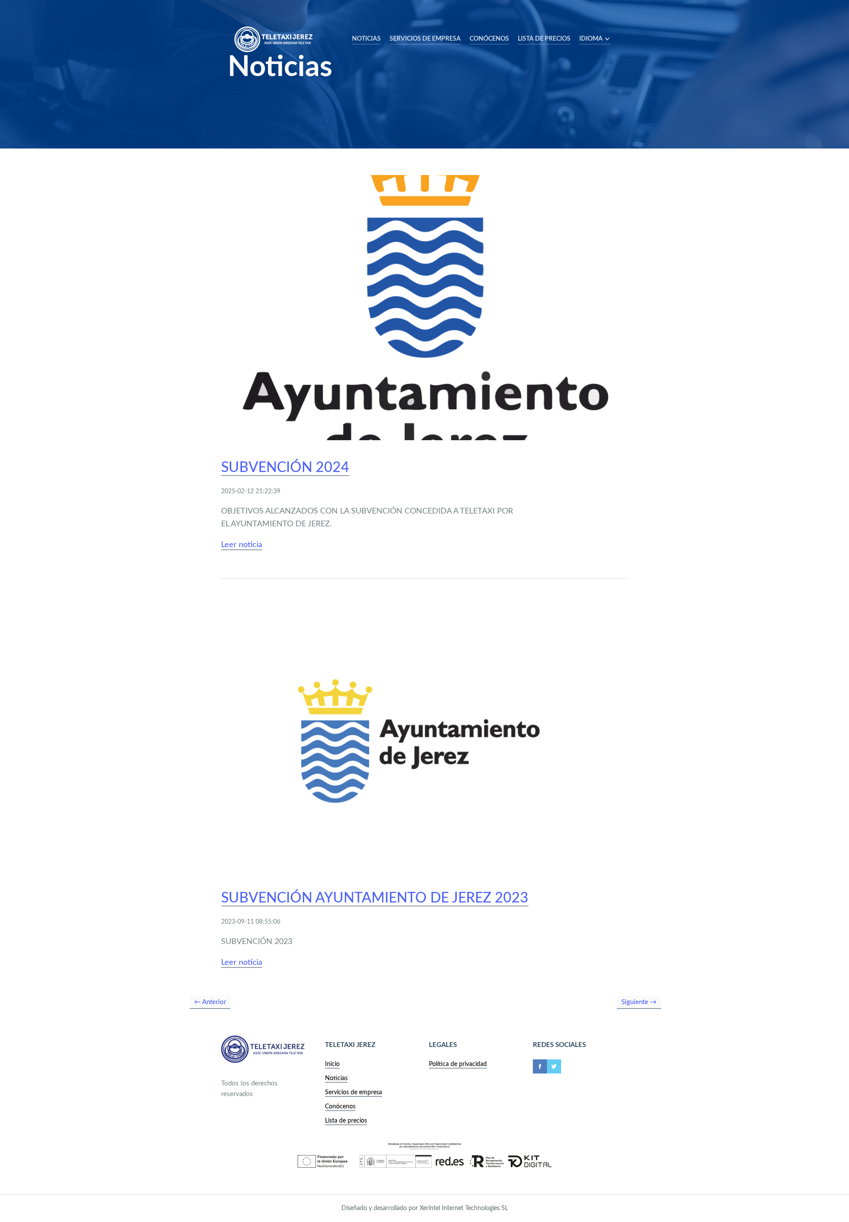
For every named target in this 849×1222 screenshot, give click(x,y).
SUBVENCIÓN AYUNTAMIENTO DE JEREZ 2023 (374, 898)
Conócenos (489, 39)
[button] (594, 39)
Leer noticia (241, 545)
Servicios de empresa (353, 1092)
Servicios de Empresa (425, 39)
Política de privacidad (458, 1064)
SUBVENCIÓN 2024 (285, 468)
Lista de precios (544, 39)
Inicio (332, 1064)
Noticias (366, 39)
